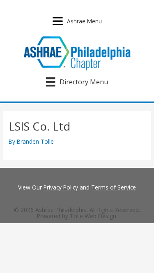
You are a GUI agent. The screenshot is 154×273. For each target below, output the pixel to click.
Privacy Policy (61, 187)
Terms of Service (113, 187)
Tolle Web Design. (93, 216)
